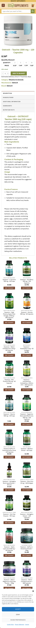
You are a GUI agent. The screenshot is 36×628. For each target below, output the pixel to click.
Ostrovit (15, 83)
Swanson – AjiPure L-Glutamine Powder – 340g (26, 548)
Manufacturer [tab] (8, 97)
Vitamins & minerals (16, 80)
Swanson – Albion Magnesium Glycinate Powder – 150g (9, 581)
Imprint (27, 624)
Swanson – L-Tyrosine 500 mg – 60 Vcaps (9, 280)
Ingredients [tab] (7, 106)
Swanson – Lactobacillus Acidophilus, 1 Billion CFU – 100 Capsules (26, 382)
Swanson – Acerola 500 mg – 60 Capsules (26, 313)
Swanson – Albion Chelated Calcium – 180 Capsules (27, 581)
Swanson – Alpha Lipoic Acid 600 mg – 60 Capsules (9, 548)
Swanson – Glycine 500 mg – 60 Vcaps (9, 415)
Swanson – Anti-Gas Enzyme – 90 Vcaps (9, 515)
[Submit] (33, 11)
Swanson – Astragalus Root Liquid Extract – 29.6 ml (9, 483)
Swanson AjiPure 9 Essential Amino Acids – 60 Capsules (9, 450)
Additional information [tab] (11, 101)
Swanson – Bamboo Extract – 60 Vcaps (27, 449)
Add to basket (19, 73)
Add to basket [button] (9, 288)
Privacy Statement (19, 624)
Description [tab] (7, 93)
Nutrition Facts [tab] (8, 110)
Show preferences (18, 620)
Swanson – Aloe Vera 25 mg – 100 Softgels (26, 482)
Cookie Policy (10, 624)
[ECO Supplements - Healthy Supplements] (18, 5)
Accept (18, 609)
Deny (18, 614)
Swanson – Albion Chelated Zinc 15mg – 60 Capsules (9, 348)
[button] (33, 591)
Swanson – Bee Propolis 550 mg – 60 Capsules (9, 381)
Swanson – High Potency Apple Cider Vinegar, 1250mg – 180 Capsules (9, 315)
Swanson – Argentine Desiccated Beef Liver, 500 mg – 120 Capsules (27, 416)
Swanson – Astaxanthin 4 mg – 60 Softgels (26, 348)
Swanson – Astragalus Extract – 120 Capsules (26, 515)
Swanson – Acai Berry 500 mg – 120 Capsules (26, 281)
